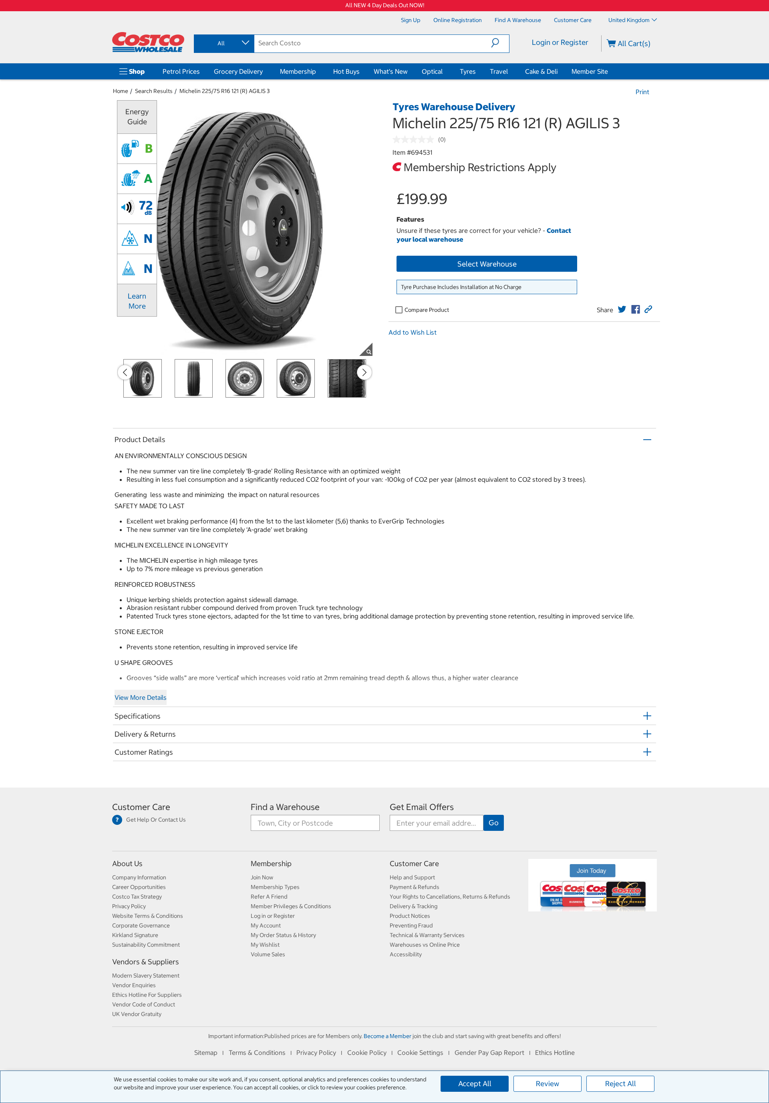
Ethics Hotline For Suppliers (147, 994)
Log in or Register (273, 915)
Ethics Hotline (555, 1052)
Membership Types (275, 887)
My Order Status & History (283, 935)
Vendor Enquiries (134, 985)
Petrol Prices (181, 71)
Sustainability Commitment (146, 944)
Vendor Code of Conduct (143, 1004)
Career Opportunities (139, 887)
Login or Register (560, 42)
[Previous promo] (125, 372)
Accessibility (406, 954)
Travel (499, 71)
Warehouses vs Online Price (425, 944)
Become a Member (387, 1036)
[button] (500, 43)
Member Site (590, 71)
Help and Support (412, 877)
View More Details (141, 697)
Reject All (620, 1083)
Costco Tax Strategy (137, 896)
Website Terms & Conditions (147, 915)
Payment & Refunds (414, 887)
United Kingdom (629, 20)
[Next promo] (364, 372)
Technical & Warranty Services (427, 935)
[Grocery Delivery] (264, 71)
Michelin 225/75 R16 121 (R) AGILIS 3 (224, 91)
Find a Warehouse (285, 807)
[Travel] (509, 71)
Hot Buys (346, 71)
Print (642, 92)
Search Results (154, 91)
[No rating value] (415, 139)
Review (547, 1083)
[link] (622, 309)
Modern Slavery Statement (145, 975)
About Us (127, 863)
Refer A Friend (269, 896)
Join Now (262, 877)
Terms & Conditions (257, 1052)
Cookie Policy (367, 1052)
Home (120, 91)
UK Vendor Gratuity (136, 1014)
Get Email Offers (422, 807)
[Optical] (444, 71)
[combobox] (223, 43)
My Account (266, 925)
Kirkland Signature (135, 935)
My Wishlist (265, 944)
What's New (391, 71)
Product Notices (410, 915)
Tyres (468, 71)
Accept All (474, 1083)
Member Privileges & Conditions (291, 906)
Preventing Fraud (411, 925)
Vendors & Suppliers (145, 961)
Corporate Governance (141, 925)
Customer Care (141, 807)
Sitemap (205, 1052)
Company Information (139, 877)
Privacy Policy (129, 906)
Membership (298, 71)
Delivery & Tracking (413, 906)
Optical (432, 71)
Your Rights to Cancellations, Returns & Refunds (450, 896)
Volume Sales (268, 954)
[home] (148, 42)
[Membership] (317, 71)
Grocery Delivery (238, 71)
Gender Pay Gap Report (489, 1052)
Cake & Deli (541, 71)
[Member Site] (609, 71)
